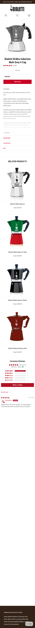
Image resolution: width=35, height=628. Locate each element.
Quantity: (7, 76)
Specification (6, 138)
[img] (5, 398)
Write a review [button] (17, 385)
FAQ (4, 148)
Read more (7, 132)
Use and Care (6, 143)
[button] (7, 65)
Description (6, 89)
